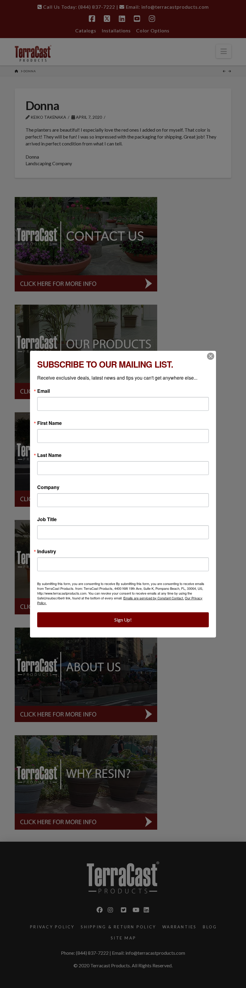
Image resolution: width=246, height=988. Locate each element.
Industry (46, 551)
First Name (49, 423)
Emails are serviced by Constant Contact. (153, 597)
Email (43, 391)
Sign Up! (123, 619)
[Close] (210, 356)
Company (48, 487)
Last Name (49, 455)
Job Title (47, 519)
